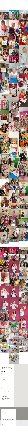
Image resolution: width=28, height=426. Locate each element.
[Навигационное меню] (26, 1)
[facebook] (2, 371)
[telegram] (4, 371)
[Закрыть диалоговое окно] (15, 410)
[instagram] (3, 371)
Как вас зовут (4, 412)
